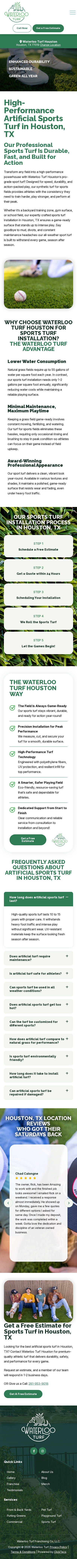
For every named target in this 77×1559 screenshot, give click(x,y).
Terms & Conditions (23, 1551)
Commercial (14, 1522)
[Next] (68, 1203)
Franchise (13, 1484)
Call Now (22, 28)
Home (11, 1472)
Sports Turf (48, 1522)
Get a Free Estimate (48, 28)
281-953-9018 (38, 1383)
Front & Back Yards (19, 1509)
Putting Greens (16, 1515)
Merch (45, 1484)
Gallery (11, 1478)
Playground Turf (51, 1515)
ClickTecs (60, 1551)
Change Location (50, 44)
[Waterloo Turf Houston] (16, 12)
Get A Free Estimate (23, 1394)
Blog (44, 1478)
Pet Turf (46, 1509)
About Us (47, 1472)
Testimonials (15, 1490)
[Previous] (8, 1203)
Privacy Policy (58, 1547)
